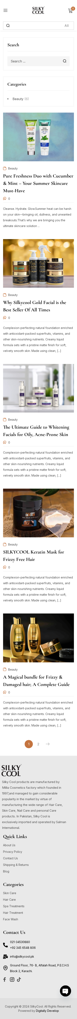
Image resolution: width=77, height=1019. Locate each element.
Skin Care (9, 893)
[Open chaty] (65, 990)
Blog (6, 871)
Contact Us (10, 858)
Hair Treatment (13, 912)
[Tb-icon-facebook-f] (5, 979)
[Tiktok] (19, 979)
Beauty (18, 99)
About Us (9, 845)
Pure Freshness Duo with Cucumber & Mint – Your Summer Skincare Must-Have (38, 183)
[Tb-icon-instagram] (12, 979)
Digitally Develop (47, 1010)
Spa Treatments (13, 906)
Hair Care (9, 899)
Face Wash (10, 919)
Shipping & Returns (16, 864)
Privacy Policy (12, 851)
